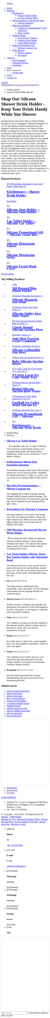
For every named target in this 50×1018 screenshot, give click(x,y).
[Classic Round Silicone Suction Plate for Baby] (27, 323)
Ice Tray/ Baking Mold (28, 18)
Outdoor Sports (19, 35)
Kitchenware (17, 13)
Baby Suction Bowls (16, 698)
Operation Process (20, 63)
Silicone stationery (26, 23)
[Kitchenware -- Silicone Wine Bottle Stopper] (14, 421)
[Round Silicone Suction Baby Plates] (27, 385)
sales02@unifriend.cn (16, 866)
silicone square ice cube (17, 708)
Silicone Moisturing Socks (21, 256)
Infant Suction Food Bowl (18, 691)
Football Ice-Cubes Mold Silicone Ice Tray (25, 405)
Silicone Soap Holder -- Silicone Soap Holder (23, 211)
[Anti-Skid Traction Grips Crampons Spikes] (21, 335)
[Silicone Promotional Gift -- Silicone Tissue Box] (8, 228)
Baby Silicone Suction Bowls (27, 362)
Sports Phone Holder (27, 43)
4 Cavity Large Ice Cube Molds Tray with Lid (25, 377)
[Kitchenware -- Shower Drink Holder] (25, 186)
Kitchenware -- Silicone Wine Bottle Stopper (26, 427)
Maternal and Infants (21, 25)
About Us (11, 58)
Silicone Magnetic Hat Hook (25, 301)
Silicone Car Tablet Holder (22, 440)
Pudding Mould (13, 706)
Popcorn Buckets (14, 716)
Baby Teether (24, 33)
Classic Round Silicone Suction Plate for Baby (27, 329)
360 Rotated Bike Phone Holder (24, 289)
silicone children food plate (18, 711)
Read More (12, 201)
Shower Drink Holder (27, 15)
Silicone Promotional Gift (23, 45)
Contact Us (12, 78)
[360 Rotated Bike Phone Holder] (14, 284)
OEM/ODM (17, 73)
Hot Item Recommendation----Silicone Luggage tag (24, 487)
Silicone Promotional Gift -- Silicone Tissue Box (25, 233)
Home (9, 8)
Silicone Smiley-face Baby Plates (26, 315)
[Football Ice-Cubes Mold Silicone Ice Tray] (27, 399)
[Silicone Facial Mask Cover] (8, 262)
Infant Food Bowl (14, 693)
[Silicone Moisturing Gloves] (8, 240)
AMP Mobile (15, 817)
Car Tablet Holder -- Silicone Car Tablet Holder (21, 223)
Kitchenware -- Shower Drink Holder (23, 193)
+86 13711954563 (15, 845)
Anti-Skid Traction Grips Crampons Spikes (25, 341)
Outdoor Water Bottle (27, 40)
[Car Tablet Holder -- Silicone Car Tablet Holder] (8, 217)
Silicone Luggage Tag (27, 48)
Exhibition (16, 65)
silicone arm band (14, 713)
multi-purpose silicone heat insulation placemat (22, 463)
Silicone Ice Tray (8, 819)
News (9, 68)
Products (10, 10)
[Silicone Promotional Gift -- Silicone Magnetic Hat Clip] (26, 410)
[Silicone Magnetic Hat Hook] (27, 296)
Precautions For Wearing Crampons (27, 509)
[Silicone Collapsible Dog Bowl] (26, 346)
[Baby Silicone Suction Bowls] (27, 357)
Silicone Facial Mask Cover (21, 267)
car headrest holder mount (18, 703)
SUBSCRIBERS (8, 797)
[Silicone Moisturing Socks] (8, 251)
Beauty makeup (25, 53)
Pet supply (22, 55)
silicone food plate (15, 696)
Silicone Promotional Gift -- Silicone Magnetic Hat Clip (27, 416)
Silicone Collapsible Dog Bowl (26, 351)
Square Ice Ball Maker (16, 701)
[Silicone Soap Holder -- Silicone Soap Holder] (8, 206)
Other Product (18, 50)
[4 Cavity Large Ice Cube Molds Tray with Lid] (27, 371)
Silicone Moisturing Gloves (21, 245)
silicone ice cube (18, 824)
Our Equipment (19, 60)
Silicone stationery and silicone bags (28, 20)
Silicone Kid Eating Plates (28, 819)
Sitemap (4, 817)
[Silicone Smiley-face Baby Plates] (27, 310)
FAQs (9, 75)
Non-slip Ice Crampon (27, 38)
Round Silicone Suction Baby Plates (26, 390)
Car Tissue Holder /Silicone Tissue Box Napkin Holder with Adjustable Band (27, 557)
